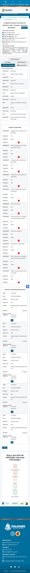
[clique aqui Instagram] (18, 566)
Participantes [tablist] (22, 62)
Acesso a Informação (12, 17)
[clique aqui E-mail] (11, 566)
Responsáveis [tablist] (22, 65)
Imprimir (25, 27)
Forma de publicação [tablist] (9, 65)
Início (3, 17)
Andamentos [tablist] (15, 59)
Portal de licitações (22, 17)
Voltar (5, 447)
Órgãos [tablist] (8, 62)
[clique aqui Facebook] (15, 566)
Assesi (9, 571)
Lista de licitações (8, 19)
